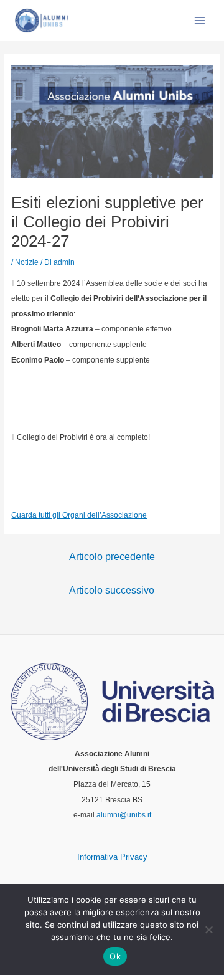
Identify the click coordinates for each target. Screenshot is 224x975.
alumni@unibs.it (123, 815)
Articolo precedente (112, 556)
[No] (208, 929)
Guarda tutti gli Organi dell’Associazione (79, 515)
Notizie (27, 262)
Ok (115, 956)
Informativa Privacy (112, 857)
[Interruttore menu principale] (200, 20)
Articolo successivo (111, 590)
